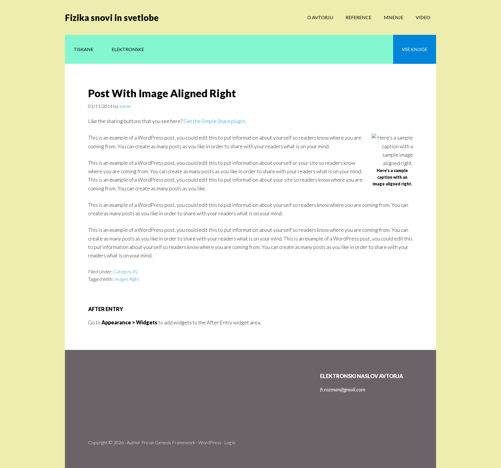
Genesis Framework (175, 442)
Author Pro (137, 442)
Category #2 (125, 271)
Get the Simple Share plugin (214, 121)
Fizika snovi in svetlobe (112, 17)
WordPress (209, 442)
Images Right (126, 279)
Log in (229, 442)
